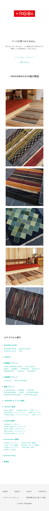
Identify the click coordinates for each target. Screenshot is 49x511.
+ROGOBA (31, 371)
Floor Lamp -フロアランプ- (14, 429)
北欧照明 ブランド (11, 377)
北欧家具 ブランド (11, 363)
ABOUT (17, 491)
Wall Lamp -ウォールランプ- (15, 431)
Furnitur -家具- (10, 407)
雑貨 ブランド (9, 387)
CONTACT (42, 491)
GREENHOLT (9, 371)
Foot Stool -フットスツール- (14, 412)
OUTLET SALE (10, 456)
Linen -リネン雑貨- (11, 445)
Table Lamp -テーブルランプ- (15, 426)
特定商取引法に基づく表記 (36, 497)
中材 (20, 351)
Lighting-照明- (9, 421)
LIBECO (7, 357)
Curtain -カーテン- (11, 443)
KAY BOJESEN (32, 392)
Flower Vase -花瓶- (28, 443)
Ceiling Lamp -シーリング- (14, 433)
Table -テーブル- (34, 412)
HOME (5, 491)
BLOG (29, 491)
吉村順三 (15, 369)
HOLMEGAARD (10, 392)
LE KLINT (8, 381)
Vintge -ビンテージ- (11, 447)
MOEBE (21, 390)
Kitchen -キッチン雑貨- (30, 445)
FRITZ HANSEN (21, 381)
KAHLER (30, 390)
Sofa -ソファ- (37, 415)
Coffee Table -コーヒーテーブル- (16, 415)
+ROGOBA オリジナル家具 (14, 401)
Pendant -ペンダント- (12, 424)
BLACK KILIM (24, 349)
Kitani (6, 369)
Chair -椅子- (8, 410)
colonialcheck (9, 390)
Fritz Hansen (30, 366)
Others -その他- (10, 450)
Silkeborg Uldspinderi (12, 395)
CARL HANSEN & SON (13, 366)
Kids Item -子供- (28, 447)
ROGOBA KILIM (10, 345)
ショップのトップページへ (24, 57)
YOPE (21, 392)
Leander (20, 371)
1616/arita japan (31, 395)
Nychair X (36, 369)
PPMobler (25, 369)
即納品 (6, 462)
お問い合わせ (24, 62)
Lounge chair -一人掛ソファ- (27, 410)
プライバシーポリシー (11, 497)
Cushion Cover (10, 351)
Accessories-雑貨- (11, 439)
